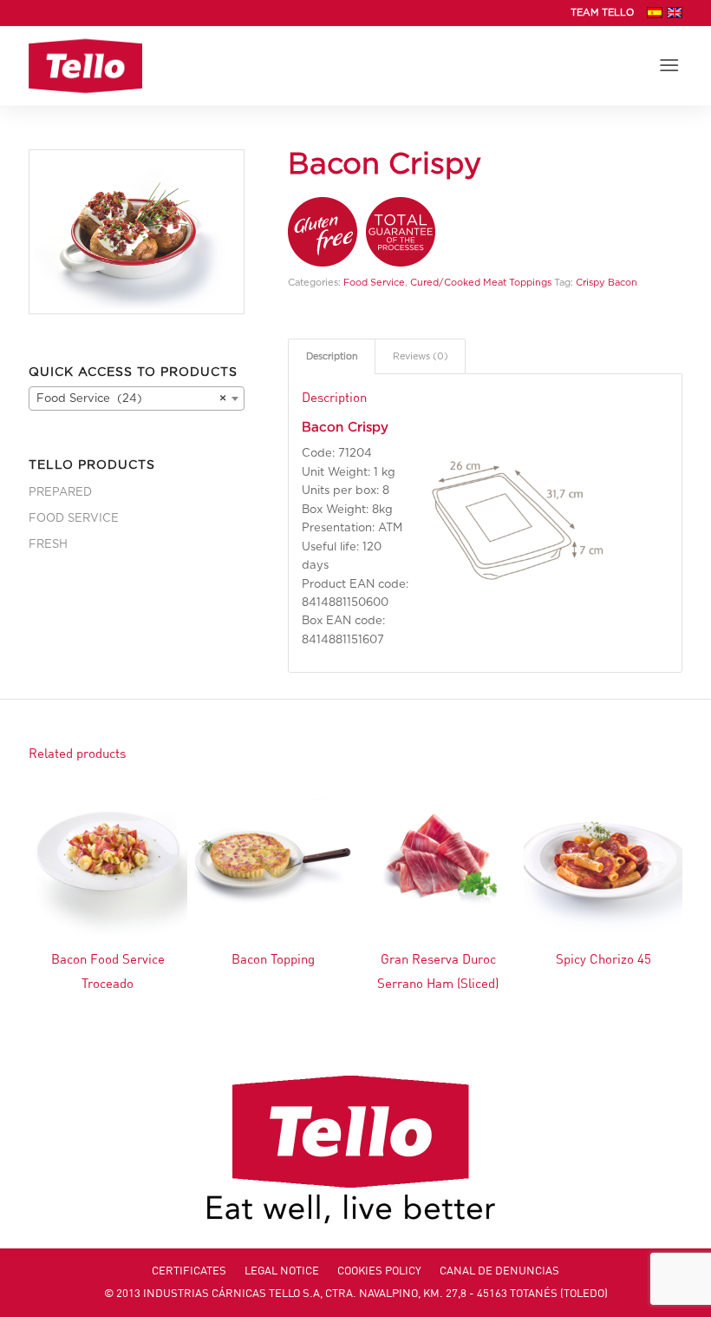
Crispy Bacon (606, 282)
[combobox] (137, 398)
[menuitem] (598, 13)
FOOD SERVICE (74, 518)
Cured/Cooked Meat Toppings (480, 282)
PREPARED (60, 492)
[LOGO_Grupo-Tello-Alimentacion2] (85, 66)
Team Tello (602, 12)
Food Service (374, 282)
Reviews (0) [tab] (420, 356)
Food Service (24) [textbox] (131, 399)
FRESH (48, 544)
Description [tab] (332, 356)
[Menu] (669, 66)
